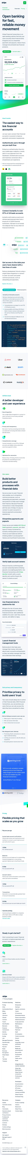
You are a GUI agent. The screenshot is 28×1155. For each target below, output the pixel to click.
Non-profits (18, 1052)
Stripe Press (18, 1109)
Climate (4, 1017)
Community (5, 1109)
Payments (5, 1044)
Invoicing (4, 1034)
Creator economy (19, 1036)
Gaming (17, 1040)
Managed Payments (7, 1040)
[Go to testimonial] (13, 788)
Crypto (4, 1021)
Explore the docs (7, 283)
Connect (4, 1019)
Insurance (17, 1046)
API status (18, 1088)
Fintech (17, 1038)
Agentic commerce (20, 1009)
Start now (6, 51)
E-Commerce (18, 1013)
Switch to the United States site (11, 1151)
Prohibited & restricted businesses (5, 1118)
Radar (3, 1048)
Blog (3, 1107)
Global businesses (20, 1019)
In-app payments (19, 1021)
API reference (18, 1086)
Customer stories (6, 1104)
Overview (17, 8)
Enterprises (18, 1005)
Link (3, 1038)
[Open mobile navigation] (24, 2)
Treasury (4, 1061)
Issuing (4, 1036)
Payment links (6, 1042)
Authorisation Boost (7, 1009)
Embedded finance (20, 1015)
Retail (16, 1060)
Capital (4, 1013)
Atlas (3, 1007)
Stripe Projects (19, 1094)
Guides (4, 1102)
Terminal (4, 1059)
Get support (5, 1135)
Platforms (17, 1030)
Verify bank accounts (9, 290)
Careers (17, 1104)
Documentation (19, 1084)
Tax (3, 1057)
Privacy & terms (6, 1115)
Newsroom (18, 1107)
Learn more (5, 963)
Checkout (4, 1015)
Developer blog (19, 1096)
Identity (4, 1032)
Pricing (23, 8)
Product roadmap (19, 1102)
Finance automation (20, 1017)
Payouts (4, 1046)
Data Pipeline (5, 1024)
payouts (15, 527)
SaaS (16, 1032)
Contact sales (16, 51)
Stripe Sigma (5, 1054)
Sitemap (4, 1125)
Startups (17, 1007)
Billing (3, 1011)
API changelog (19, 1090)
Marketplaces (18, 1024)
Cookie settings (6, 1127)
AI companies (18, 1034)
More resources (6, 1129)
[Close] (25, 1148)
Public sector (18, 1058)
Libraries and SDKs (20, 1092)
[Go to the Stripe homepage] (4, 996)
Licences (4, 1122)
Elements (4, 1026)
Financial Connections (5, 8)
